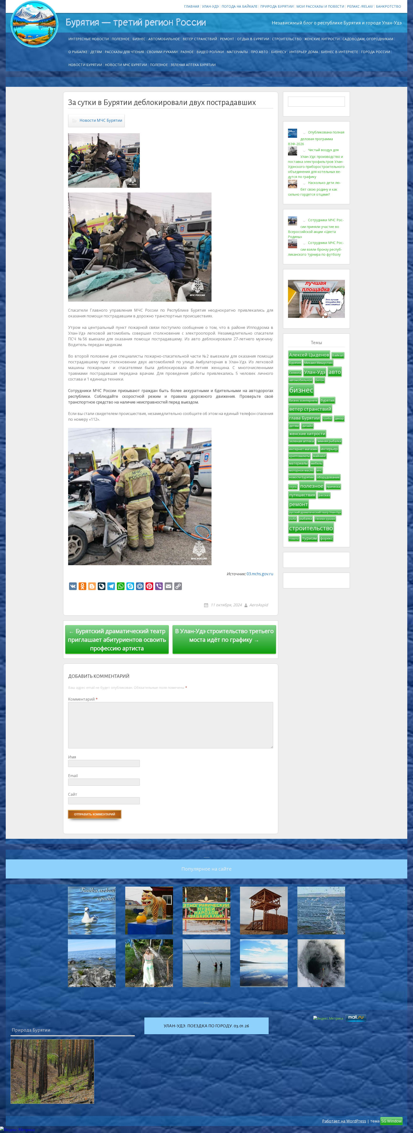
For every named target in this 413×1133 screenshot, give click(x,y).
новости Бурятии (301, 477)
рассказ (324, 495)
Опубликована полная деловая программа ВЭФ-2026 (316, 138)
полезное (311, 485)
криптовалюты (299, 456)
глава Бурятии (304, 418)
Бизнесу (278, 52)
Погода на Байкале (239, 6)
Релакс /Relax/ (360, 6)
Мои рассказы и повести (320, 6)
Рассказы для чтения (124, 52)
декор (339, 418)
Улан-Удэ (210, 6)
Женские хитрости (322, 39)
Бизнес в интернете (339, 52)
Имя (72, 757)
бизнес (301, 390)
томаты (294, 538)
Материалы (237, 52)
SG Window (391, 1121)
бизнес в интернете (303, 400)
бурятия (327, 400)
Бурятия (295, 363)
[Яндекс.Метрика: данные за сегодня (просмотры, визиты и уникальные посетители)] (17, 1130)
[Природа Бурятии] (52, 1071)
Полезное (121, 39)
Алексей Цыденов (309, 355)
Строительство (287, 39)
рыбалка (305, 519)
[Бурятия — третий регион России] (34, 24)
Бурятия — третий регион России (135, 22)
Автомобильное (164, 39)
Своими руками (162, 52)
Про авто (259, 52)
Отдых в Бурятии (253, 39)
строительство (311, 528)
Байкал (337, 355)
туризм (309, 538)
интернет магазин (303, 449)
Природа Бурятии (276, 6)
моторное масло (301, 470)
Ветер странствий (200, 39)
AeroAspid (258, 605)
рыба (292, 518)
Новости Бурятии (85, 64)
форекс (326, 538)
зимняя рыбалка (329, 441)
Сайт (72, 794)
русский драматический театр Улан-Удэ (315, 512)
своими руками (325, 518)
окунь (293, 486)
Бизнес (139, 39)
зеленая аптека (301, 441)
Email (73, 775)
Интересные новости (88, 39)
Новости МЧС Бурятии (126, 64)
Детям (96, 52)
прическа (333, 487)
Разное (187, 52)
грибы (327, 418)
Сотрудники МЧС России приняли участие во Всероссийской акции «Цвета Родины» (316, 228)
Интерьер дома (303, 52)
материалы (298, 463)
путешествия (302, 494)
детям (294, 426)
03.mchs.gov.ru (260, 573)
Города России (375, 52)
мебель (316, 463)
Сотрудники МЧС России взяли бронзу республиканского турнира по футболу (316, 248)
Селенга (295, 373)
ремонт (227, 39)
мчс (319, 470)
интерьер (329, 448)
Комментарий (83, 699)
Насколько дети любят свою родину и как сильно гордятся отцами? (314, 188)
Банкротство (388, 6)
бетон (319, 380)
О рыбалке (77, 52)
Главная (191, 6)
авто (335, 372)
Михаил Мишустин (318, 362)
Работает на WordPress (344, 1121)
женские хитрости (307, 433)
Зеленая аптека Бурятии (193, 64)
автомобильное (300, 380)
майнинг (319, 456)
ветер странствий (310, 409)
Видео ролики (210, 52)
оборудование (328, 477)
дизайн (307, 426)
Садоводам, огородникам (367, 39)
